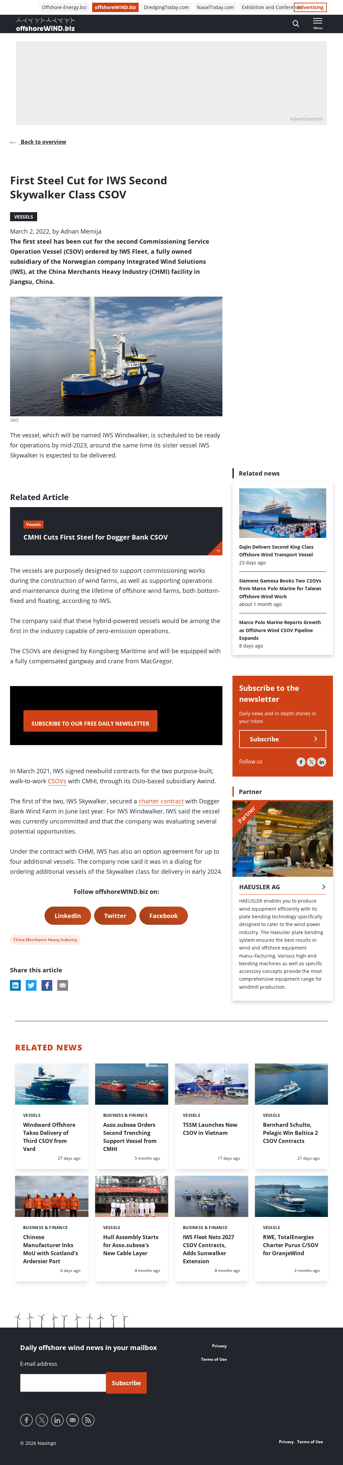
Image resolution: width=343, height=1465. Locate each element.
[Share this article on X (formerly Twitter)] (31, 985)
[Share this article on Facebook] (47, 985)
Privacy (219, 1346)
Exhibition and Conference (271, 7)
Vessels (23, 216)
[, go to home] (45, 24)
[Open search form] (295, 24)
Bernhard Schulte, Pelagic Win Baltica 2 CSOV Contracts (290, 1133)
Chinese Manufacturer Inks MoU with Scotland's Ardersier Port (50, 1249)
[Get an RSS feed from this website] (88, 1420)
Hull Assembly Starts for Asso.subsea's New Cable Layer (130, 1245)
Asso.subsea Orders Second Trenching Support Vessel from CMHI (130, 1137)
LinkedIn (68, 916)
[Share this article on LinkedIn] (15, 985)
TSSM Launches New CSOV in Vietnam (210, 1129)
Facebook (163, 916)
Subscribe (264, 739)
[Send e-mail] (72, 1420)
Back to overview (42, 141)
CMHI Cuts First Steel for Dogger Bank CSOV (95, 537)
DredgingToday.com (166, 7)
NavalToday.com (215, 7)
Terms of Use (214, 1359)
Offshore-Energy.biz (64, 7)
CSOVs (57, 781)
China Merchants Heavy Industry (45, 940)
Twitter (115, 916)
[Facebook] (300, 762)
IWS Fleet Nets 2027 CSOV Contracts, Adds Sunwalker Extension (208, 1249)
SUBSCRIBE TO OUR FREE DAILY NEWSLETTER (90, 723)
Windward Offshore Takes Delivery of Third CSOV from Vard (49, 1137)
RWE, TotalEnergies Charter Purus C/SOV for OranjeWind (290, 1245)
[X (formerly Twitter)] (311, 762)
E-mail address (38, 1363)
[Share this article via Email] (62, 985)
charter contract (161, 801)
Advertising (310, 7)
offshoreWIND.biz (115, 7)
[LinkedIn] (321, 762)
